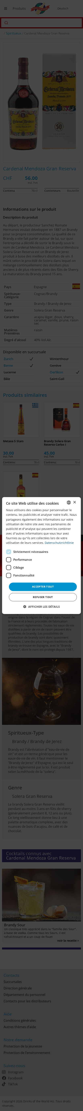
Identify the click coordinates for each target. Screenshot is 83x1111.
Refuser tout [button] (43, 597)
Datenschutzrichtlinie (59, 543)
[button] (41, 606)
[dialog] (41, 555)
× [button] (74, 502)
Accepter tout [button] (43, 586)
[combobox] (69, 502)
